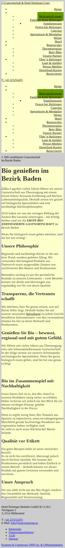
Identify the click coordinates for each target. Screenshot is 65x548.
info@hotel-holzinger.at (24, 523)
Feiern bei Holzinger (48, 27)
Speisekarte (33, 314)
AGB (12, 535)
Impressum (15, 529)
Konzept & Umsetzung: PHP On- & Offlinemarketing (32, 544)
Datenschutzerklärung (21, 532)
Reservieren (54, 73)
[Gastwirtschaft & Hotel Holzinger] (25, 2)
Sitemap (13, 538)
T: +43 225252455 (12, 80)
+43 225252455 (14, 519)
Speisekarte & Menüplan (46, 34)
